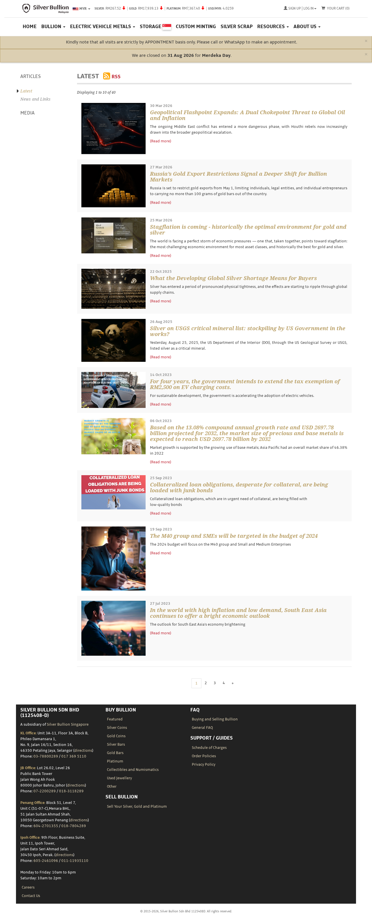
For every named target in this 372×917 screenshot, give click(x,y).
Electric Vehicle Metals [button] (101, 26)
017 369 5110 (73, 756)
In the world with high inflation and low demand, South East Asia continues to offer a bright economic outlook (238, 613)
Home (30, 26)
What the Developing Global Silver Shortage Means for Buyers (233, 278)
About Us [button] (306, 26)
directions (83, 751)
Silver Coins (117, 728)
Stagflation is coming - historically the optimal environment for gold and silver (248, 230)
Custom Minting (196, 26)
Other (112, 787)
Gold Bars (115, 753)
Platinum (115, 761)
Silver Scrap (237, 26)
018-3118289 (71, 791)
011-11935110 (74, 861)
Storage (151, 26)
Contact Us (31, 896)
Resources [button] (271, 26)
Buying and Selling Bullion (215, 719)
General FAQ (202, 728)
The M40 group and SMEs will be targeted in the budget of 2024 (234, 536)
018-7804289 (73, 826)
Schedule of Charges (209, 748)
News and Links (35, 99)
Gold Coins (116, 736)
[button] (300, 8)
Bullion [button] (51, 26)
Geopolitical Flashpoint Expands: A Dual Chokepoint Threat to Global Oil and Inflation (247, 115)
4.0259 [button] (164, 8)
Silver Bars (116, 744)
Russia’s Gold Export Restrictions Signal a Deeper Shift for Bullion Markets (238, 177)
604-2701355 (45, 826)
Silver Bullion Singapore (68, 724)
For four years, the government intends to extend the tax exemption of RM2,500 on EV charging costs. (245, 384)
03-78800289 (45, 756)
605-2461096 (45, 861)
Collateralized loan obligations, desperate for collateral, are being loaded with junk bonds (239, 487)
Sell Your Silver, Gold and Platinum (137, 807)
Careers (28, 887)
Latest (26, 91)
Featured (115, 719)
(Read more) (160, 141)
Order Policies (204, 756)
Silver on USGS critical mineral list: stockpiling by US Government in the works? (247, 331)
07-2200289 (44, 791)
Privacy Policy (203, 764)
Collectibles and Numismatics (133, 770)
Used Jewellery (119, 778)
